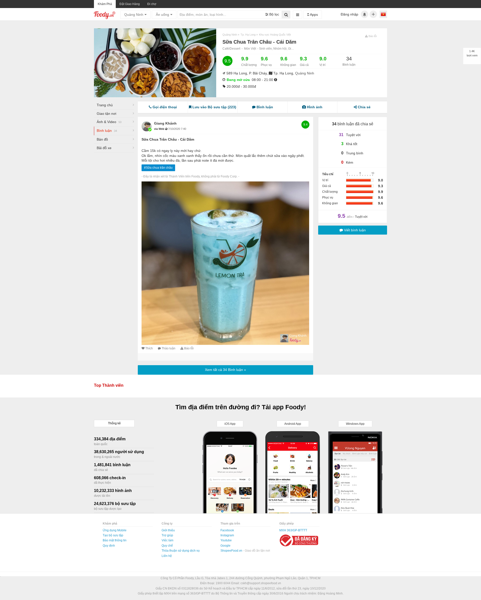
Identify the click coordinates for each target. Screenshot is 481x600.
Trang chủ (105, 105)
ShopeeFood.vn (231, 550)
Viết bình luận (354, 230)
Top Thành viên (109, 385)
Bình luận (107, 131)
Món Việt (250, 48)
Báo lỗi (189, 348)
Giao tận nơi (106, 114)
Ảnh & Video (109, 122)
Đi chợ (151, 4)
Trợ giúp (167, 535)
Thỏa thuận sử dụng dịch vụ (181, 550)
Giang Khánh (165, 123)
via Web (159, 128)
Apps (313, 15)
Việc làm (167, 540)
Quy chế (167, 545)
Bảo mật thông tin (115, 540)
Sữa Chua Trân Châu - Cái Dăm (168, 139)
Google (225, 545)
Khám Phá (105, 4)
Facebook (227, 530)
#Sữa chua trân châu (158, 167)
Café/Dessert (231, 48)
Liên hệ (167, 556)
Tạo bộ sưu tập (113, 535)
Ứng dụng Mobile (115, 530)
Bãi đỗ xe (104, 148)
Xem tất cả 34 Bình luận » (225, 370)
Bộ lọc (273, 14)
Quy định (109, 545)
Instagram (227, 535)
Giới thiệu (168, 530)
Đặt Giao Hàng (129, 4)
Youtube (226, 540)
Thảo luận (168, 348)
